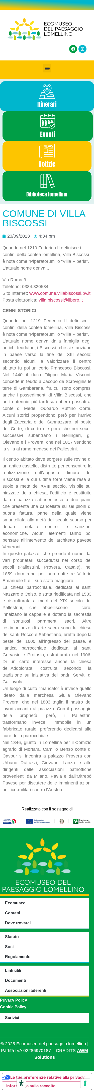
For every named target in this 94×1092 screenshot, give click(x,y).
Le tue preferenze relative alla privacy (47, 1077)
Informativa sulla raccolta (30, 1085)
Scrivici (12, 1018)
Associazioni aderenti (25, 990)
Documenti (15, 980)
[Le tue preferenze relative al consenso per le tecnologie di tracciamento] (85, 1083)
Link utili (13, 970)
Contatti (12, 913)
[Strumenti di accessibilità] (21, 1083)
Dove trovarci (18, 923)
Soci (9, 947)
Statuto (12, 937)
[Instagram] (82, 49)
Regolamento (18, 957)
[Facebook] (73, 49)
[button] (47, 68)
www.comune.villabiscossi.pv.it (59, 293)
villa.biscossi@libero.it (61, 300)
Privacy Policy (13, 1000)
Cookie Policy (13, 1007)
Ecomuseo (15, 903)
